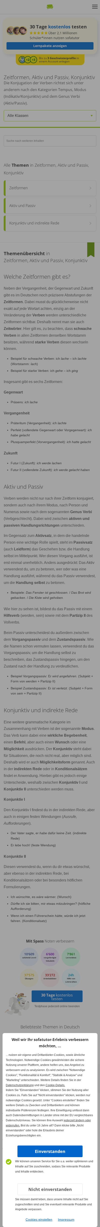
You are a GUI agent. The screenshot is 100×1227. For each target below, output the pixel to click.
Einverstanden (50, 1151)
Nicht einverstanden (50, 1189)
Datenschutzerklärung (20, 1085)
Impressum (66, 1219)
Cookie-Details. (55, 1085)
